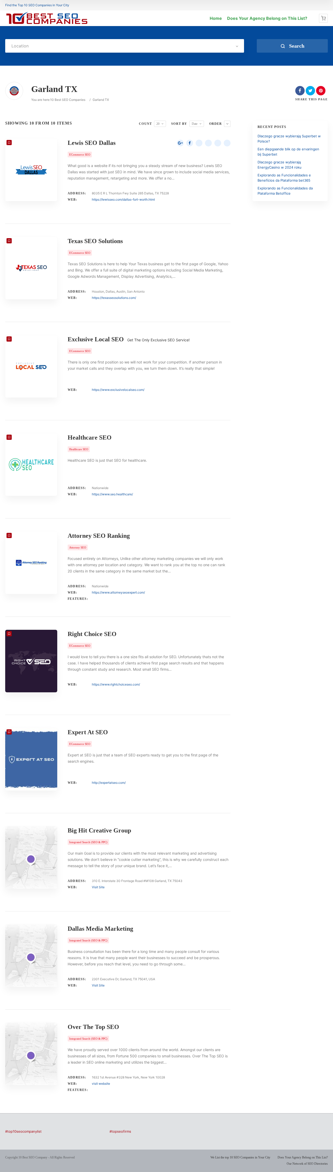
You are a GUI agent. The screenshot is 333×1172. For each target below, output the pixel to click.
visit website (101, 1083)
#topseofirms (120, 1131)
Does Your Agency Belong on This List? (267, 18)
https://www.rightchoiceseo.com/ (116, 684)
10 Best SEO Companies (67, 100)
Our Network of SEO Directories (307, 1163)
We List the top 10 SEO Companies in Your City (240, 1157)
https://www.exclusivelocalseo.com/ (118, 390)
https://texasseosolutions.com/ (114, 298)
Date (194, 124)
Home (216, 18)
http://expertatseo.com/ (109, 783)
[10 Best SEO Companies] (46, 24)
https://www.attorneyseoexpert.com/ (118, 592)
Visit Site (98, 887)
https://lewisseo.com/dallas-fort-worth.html (123, 199)
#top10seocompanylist (23, 1131)
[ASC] (227, 124)
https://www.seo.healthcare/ (112, 494)
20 (157, 124)
